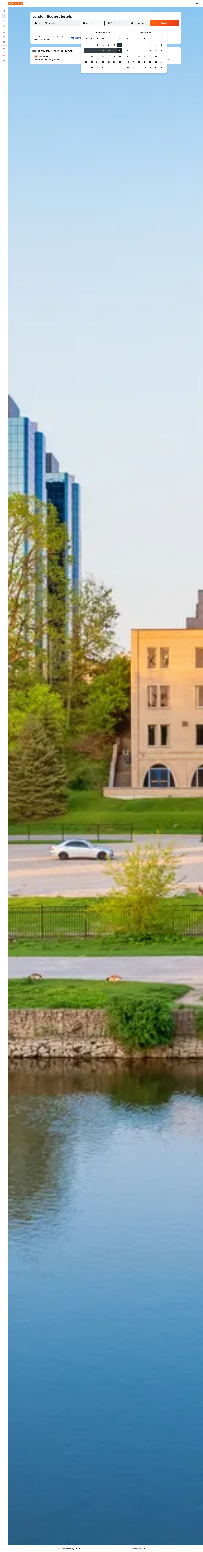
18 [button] (114, 56)
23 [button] (103, 62)
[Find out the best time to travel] (4, 42)
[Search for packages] (4, 25)
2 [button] (103, 45)
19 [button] (120, 56)
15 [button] (97, 56)
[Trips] (4, 49)
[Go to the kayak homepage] (15, 3)
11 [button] (114, 50)
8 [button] (97, 50)
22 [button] (97, 62)
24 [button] (109, 62)
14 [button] (92, 56)
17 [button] (108, 56)
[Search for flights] (4, 10)
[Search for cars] (4, 20)
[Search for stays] (4, 15)
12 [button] (120, 50)
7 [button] (91, 50)
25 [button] (114, 62)
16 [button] (103, 56)
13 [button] (86, 56)
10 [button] (109, 50)
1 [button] (97, 45)
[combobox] (58, 23)
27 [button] (86, 67)
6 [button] (86, 50)
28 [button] (92, 67)
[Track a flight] (4, 37)
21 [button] (92, 62)
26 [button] (120, 62)
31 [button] (161, 67)
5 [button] (120, 45)
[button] (4, 3)
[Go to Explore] (4, 32)
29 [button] (97, 67)
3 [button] (108, 45)
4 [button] (114, 45)
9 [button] (103, 50)
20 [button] (86, 62)
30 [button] (103, 67)
